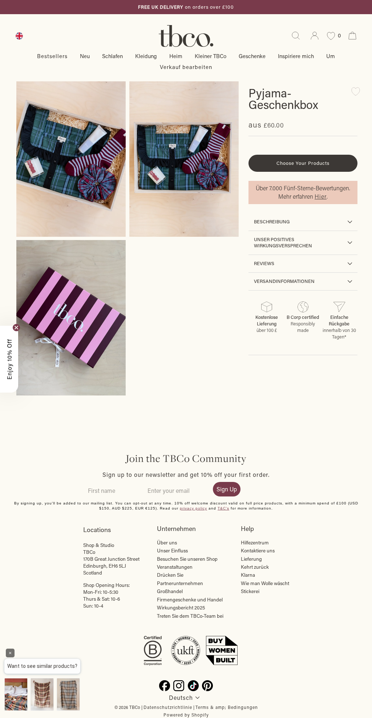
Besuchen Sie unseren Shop (187, 559)
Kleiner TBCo (210, 56)
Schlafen (112, 56)
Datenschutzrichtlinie (167, 707)
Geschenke (252, 56)
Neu (85, 56)
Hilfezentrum (255, 542)
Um (330, 56)
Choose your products (302, 163)
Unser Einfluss (172, 550)
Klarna (248, 575)
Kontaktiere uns (258, 550)
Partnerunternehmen (180, 583)
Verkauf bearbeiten (186, 66)
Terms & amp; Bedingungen (226, 707)
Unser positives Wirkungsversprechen (283, 242)
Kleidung (146, 56)
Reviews (264, 263)
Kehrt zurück (255, 567)
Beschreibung (272, 221)
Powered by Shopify (186, 715)
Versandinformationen (284, 281)
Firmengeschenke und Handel (190, 599)
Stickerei (250, 591)
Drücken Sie (170, 575)
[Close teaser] (16, 327)
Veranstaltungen (175, 567)
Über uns (167, 542)
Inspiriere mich (296, 56)
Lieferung (251, 559)
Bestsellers (52, 56)
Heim (175, 56)
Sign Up (227, 489)
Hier (321, 196)
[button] (9, 359)
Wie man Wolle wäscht (265, 583)
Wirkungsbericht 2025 (181, 607)
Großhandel (170, 591)
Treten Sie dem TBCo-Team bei (190, 616)
